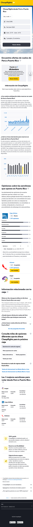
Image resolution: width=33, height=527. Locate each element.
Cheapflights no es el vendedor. (12, 484)
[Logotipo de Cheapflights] (6, 2)
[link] (13, 79)
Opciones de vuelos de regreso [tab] (11, 346)
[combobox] (7, 16)
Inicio (7, 498)
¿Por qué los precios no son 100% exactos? (15, 491)
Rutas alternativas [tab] (8, 354)
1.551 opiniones (14, 218)
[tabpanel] (16, 138)
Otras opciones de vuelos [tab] (10, 350)
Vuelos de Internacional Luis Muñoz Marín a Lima (15, 369)
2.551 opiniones (14, 267)
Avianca (12, 262)
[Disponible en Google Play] (12, 522)
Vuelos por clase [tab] (7, 358)
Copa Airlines (13, 213)
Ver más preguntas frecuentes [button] (16, 328)
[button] (16, 21)
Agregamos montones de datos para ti (14, 488)
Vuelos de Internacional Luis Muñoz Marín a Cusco (16, 371)
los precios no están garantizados (14, 479)
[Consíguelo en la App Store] (20, 522)
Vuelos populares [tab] (21, 354)
